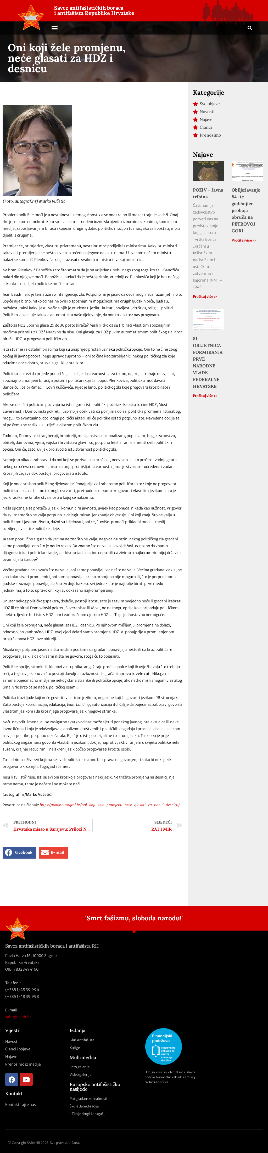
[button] (55, 28)
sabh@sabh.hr (18, 1017)
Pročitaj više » (205, 296)
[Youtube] (26, 1079)
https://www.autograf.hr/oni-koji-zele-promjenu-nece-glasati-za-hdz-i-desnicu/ (110, 805)
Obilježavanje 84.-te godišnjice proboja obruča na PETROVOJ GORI (246, 210)
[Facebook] (11, 1079)
